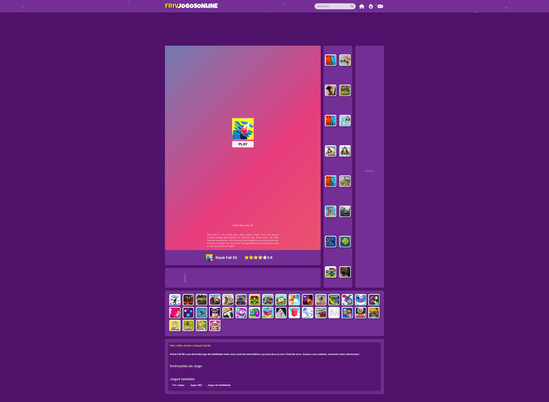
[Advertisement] (253, 277)
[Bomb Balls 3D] (294, 300)
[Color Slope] (281, 313)
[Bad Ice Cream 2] (345, 151)
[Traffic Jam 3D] (241, 300)
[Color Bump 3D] (228, 313)
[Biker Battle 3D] (215, 300)
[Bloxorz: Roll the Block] (294, 313)
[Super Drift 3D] (321, 313)
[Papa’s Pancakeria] (175, 326)
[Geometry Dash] (345, 242)
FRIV (172, 345)
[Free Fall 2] (202, 313)
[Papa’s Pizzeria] (202, 326)
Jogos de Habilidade (218, 385)
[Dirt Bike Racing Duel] (228, 300)
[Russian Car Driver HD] (345, 211)
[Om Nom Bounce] (281, 300)
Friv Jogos (185, 345)
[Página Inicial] (361, 6)
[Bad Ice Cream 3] (331, 151)
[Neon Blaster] (308, 300)
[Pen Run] (308, 313)
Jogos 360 (196, 385)
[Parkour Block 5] (188, 300)
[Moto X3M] (331, 211)
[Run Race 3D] (175, 313)
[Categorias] (380, 6)
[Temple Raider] (255, 300)
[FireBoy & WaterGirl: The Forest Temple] (331, 60)
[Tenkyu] (241, 313)
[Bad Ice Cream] (345, 121)
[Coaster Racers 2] (374, 313)
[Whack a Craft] (331, 272)
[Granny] (345, 272)
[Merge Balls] (188, 313)
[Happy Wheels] (345, 181)
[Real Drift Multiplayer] (202, 300)
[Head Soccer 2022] (268, 300)
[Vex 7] (175, 300)
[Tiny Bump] (347, 300)
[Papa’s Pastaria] (188, 326)
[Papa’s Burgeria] (347, 313)
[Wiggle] (334, 300)
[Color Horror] (374, 300)
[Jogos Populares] (371, 6)
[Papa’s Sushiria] (361, 313)
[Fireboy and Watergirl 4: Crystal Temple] (331, 121)
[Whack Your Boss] (334, 313)
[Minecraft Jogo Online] (345, 90)
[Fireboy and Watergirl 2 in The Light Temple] (331, 181)
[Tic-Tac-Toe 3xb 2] (331, 242)
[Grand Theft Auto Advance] (345, 60)
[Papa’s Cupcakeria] (215, 326)
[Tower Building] (268, 313)
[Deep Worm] (321, 300)
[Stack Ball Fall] (361, 300)
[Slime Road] (255, 313)
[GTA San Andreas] (331, 90)
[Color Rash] (215, 313)
